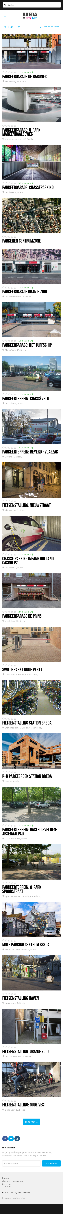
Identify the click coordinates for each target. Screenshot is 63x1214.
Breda (7, 1186)
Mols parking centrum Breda (26, 944)
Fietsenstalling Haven (20, 998)
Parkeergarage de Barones (24, 76)
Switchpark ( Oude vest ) (22, 669)
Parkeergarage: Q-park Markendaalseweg (21, 132)
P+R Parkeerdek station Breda (27, 776)
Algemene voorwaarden (13, 1181)
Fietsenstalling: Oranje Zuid (25, 1051)
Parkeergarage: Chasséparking (28, 187)
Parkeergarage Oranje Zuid (24, 291)
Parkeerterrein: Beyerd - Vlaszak (30, 451)
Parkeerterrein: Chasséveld (25, 398)
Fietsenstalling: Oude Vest (24, 1104)
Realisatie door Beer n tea (13, 1198)
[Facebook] (5, 1138)
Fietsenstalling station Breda (27, 722)
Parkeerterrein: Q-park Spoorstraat (21, 889)
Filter (9, 26)
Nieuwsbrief (8, 1147)
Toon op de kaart (50, 26)
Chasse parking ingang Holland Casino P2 (28, 560)
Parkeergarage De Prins (22, 615)
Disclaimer (7, 1184)
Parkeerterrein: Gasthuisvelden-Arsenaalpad (29, 831)
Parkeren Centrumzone (21, 240)
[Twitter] (11, 1138)
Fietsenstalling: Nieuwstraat (26, 505)
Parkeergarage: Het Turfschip (27, 344)
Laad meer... (31, 1121)
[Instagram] (17, 1138)
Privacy (5, 1178)
